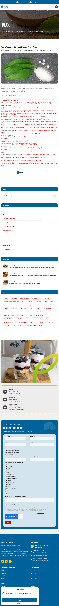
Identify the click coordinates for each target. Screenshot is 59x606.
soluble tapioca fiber (37, 319)
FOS (54, 305)
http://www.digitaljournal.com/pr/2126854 (27, 143)
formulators (46, 305)
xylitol (40, 325)
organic (30, 315)
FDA (46, 301)
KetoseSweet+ (47, 308)
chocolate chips (36, 298)
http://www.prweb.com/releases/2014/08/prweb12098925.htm (29, 157)
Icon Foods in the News (18, 31)
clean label (46, 298)
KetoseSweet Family (9, 312)
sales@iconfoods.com (37, 2)
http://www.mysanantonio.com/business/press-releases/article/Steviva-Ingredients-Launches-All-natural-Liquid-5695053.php (27, 110)
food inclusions (14, 305)
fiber (52, 301)
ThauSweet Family (31, 325)
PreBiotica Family (40, 315)
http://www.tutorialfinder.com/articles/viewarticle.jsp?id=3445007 (33, 119)
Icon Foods (6, 308)
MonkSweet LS (21, 315)
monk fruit (31, 312)
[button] (36, 589)
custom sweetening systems (11, 301)
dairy (23, 301)
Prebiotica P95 (8, 319)
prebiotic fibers (19, 319)
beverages (14, 298)
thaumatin (50, 322)
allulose (6, 298)
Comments (42, 50)
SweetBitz (33, 322)
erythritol (38, 301)
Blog (8, 31)
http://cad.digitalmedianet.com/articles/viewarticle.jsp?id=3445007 (34, 102)
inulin (31, 308)
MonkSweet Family (9, 315)
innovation (23, 308)
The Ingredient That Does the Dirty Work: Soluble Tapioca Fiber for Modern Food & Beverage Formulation (32, 275)
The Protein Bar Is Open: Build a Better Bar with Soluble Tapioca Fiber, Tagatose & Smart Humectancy (31, 267)
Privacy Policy (19, 603)
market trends (21, 312)
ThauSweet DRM (17, 325)
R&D (27, 319)
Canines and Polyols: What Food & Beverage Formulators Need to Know (24, 283)
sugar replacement (22, 322)
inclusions (15, 308)
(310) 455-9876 (23, 2)
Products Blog (31, 50)
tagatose (42, 322)
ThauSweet (7, 325)
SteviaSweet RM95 (9, 322)
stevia (47, 319)
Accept (19, 600)
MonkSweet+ (40, 312)
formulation (37, 305)
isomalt (38, 308)
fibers (5, 305)
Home (3, 31)
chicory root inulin (24, 298)
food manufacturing (26, 305)
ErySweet (30, 301)
